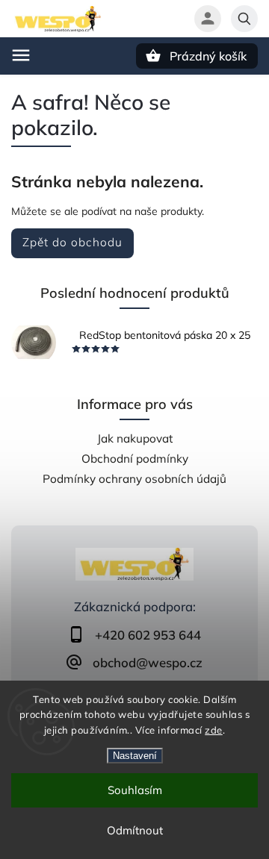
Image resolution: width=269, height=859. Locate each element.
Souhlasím (135, 790)
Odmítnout (135, 830)
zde (214, 730)
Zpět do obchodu (72, 242)
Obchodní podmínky (134, 459)
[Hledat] (244, 18)
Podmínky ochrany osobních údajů (134, 479)
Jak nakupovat (135, 438)
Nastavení (135, 755)
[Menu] (21, 55)
